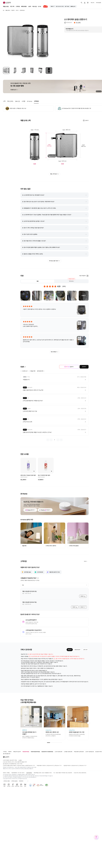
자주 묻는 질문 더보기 (54, 260)
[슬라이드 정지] (97, 91)
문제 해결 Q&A (27, 572)
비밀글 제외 (32, 371)
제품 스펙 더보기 (53, 174)
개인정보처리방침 (25, 751)
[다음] (88, 723)
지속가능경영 (98, 2)
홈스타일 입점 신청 (6, 753)
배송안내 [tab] (69, 649)
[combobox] (54, 585)
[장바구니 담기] (34, 471)
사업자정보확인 (29, 772)
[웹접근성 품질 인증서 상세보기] (46, 785)
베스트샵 (34, 6)
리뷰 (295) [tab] (10, 101)
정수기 (17, 10)
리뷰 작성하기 (82, 275)
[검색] (81, 2)
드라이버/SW (40, 572)
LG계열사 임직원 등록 (68, 751)
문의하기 (84, 366)
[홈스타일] (45, 6)
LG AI (39, 6)
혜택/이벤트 (24, 6)
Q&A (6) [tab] (17, 101)
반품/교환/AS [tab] (77, 649)
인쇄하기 (87, 120)
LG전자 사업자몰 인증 (89, 751)
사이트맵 (4, 751)
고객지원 (18, 6)
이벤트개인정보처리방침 (35, 751)
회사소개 (92, 2)
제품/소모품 (6, 6)
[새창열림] (53, 6)
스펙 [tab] (4, 101)
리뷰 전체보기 (54, 351)
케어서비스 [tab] (71, 281)
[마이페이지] (84, 2)
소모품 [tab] (23, 101)
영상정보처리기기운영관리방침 (47, 751)
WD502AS (22, 10)
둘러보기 (32, 510)
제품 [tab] (38, 281)
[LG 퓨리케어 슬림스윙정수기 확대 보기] (27, 40)
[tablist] (54, 281)
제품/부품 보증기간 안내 (54, 572)
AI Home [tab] (29, 101)
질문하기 (70, 366)
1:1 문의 (20, 760)
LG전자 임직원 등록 (58, 751)
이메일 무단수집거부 (17, 751)
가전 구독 (12, 6)
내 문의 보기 (25, 371)
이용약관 (9, 751)
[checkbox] (21, 371)
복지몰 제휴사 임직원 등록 (79, 751)
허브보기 (48, 510)
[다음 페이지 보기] (58, 440)
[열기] (38, 578)
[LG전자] (7, 2)
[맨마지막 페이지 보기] (61, 440)
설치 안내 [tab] (85, 649)
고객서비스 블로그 (14, 781)
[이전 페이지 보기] (51, 440)
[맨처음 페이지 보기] (47, 440)
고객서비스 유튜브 (7, 781)
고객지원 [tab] (36, 101)
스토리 (29, 6)
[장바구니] (87, 2)
